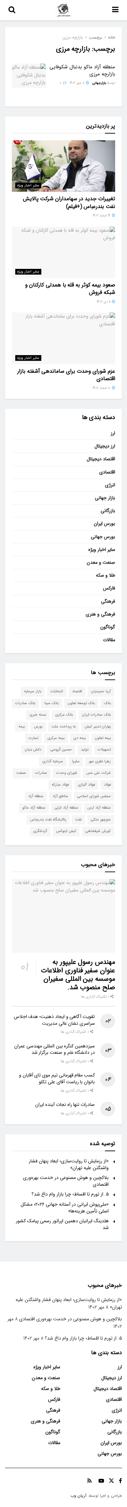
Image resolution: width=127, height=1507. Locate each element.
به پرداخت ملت (63, 726)
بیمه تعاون (103, 738)
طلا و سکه (105, 575)
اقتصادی (107, 472)
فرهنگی (108, 601)
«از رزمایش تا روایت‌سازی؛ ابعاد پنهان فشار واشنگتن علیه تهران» (69, 1164)
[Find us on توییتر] (111, 1481)
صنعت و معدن (101, 562)
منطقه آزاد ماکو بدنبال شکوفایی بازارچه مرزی (82, 70)
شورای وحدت (66, 773)
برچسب (95, 37)
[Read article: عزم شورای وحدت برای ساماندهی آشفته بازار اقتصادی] (63, 338)
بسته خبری (37, 715)
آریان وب (78, 1495)
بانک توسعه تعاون (81, 703)
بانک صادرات (25, 703)
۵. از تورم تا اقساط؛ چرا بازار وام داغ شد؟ (70, 1194)
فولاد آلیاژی (86, 785)
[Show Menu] (115, 10)
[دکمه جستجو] (11, 10)
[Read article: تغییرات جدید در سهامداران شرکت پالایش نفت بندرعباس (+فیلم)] (63, 166)
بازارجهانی (99, 83)
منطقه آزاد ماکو (33, 808)
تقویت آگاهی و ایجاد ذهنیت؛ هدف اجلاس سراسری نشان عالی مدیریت (54, 1020)
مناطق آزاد (60, 796)
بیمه (22, 726)
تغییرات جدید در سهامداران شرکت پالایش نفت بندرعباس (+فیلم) (69, 202)
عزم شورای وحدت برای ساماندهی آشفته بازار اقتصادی (66, 375)
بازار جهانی (105, 498)
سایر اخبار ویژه (28, 185)
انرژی (110, 485)
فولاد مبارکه (60, 785)
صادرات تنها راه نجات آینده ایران (65, 1104)
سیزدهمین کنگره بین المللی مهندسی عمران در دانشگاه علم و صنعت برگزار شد (54, 1049)
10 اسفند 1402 (102, 388)
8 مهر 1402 (77, 83)
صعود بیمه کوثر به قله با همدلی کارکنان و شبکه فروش (70, 289)
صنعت (21, 773)
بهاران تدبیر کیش (98, 726)
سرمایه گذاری (52, 761)
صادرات (41, 773)
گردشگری (40, 831)
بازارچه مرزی (73, 37)
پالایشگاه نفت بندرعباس (48, 819)
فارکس (109, 588)
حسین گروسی (61, 749)
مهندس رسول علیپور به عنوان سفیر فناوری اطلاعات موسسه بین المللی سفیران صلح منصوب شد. (78, 975)
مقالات (109, 640)
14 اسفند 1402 (102, 215)
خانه (111, 37)
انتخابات (56, 691)
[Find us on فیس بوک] (120, 1481)
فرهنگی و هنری (100, 614)
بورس (38, 726)
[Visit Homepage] (63, 10)
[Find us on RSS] (89, 1481)
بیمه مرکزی (55, 738)
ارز (113, 433)
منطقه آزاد (35, 796)
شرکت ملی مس (98, 773)
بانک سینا (51, 703)
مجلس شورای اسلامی (94, 796)
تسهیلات (104, 749)
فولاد (107, 785)
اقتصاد (77, 691)
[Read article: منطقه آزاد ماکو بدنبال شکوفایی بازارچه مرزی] (29, 76)
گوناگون (107, 627)
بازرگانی (108, 510)
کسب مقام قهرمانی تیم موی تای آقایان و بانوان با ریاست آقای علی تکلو (57, 1078)
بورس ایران (104, 523)
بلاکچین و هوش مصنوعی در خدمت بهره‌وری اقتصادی (66, 1181)
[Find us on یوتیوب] (101, 1481)
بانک (107, 703)
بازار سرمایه (32, 691)
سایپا (76, 761)
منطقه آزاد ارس (99, 808)
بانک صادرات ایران (96, 715)
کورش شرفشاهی (98, 831)
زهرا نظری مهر (100, 761)
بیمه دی (79, 738)
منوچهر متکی (101, 819)
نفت (78, 819)
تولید (84, 749)
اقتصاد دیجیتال (101, 459)
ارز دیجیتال (104, 446)
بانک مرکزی (64, 715)
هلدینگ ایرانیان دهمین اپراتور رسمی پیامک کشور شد (62, 1224)
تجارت (33, 738)
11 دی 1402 (104, 301)
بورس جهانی (103, 536)
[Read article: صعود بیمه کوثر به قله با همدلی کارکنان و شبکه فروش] (63, 252)
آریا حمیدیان (101, 691)
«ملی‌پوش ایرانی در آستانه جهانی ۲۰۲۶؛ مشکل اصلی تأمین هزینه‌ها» (65, 1208)
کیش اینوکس (66, 831)
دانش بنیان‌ (33, 749)
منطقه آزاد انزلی (66, 808)
